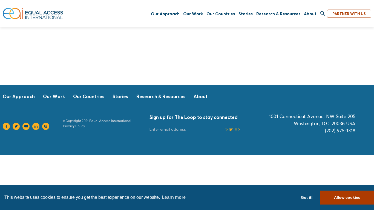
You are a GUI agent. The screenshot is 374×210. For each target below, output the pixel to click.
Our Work (193, 13)
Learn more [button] (174, 197)
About (310, 13)
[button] (323, 14)
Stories (245, 13)
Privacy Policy (74, 126)
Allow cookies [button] (347, 197)
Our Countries (220, 13)
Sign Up (232, 129)
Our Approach (165, 13)
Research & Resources (278, 13)
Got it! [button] (307, 197)
